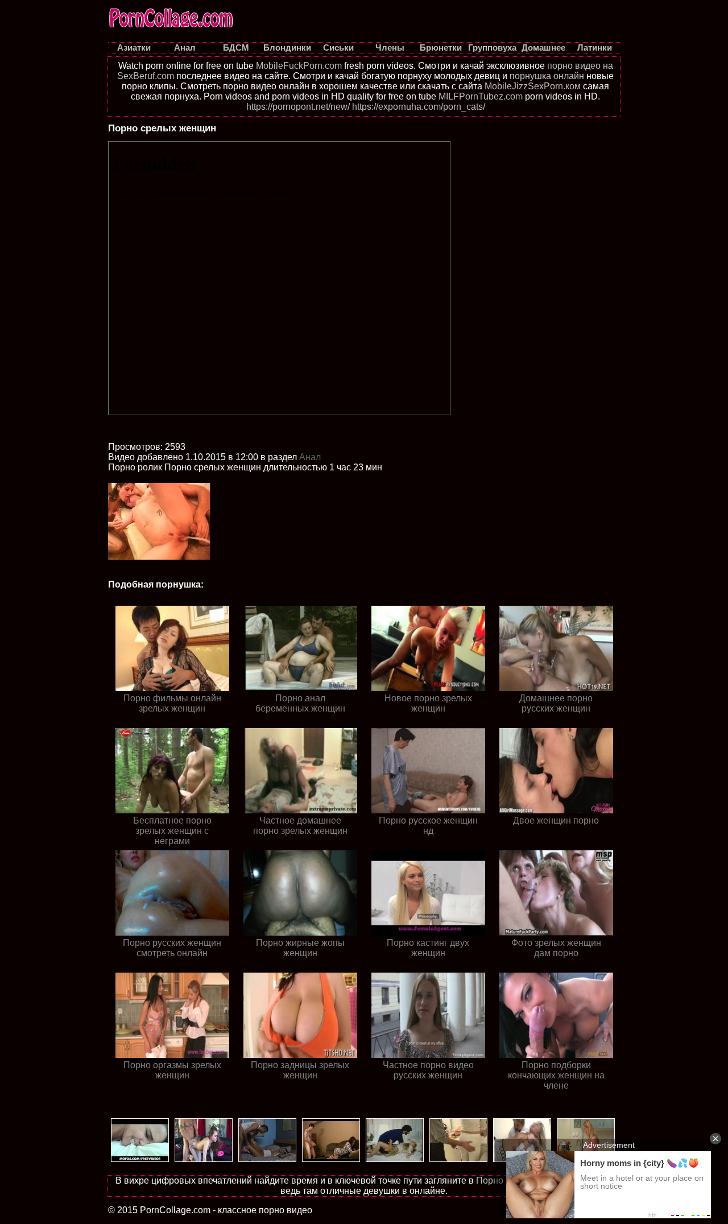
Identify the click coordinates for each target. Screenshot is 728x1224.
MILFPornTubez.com (481, 96)
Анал (310, 457)
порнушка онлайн (547, 76)
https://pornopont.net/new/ (298, 106)
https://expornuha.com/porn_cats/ (418, 106)
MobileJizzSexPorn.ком (533, 86)
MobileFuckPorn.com (299, 66)
